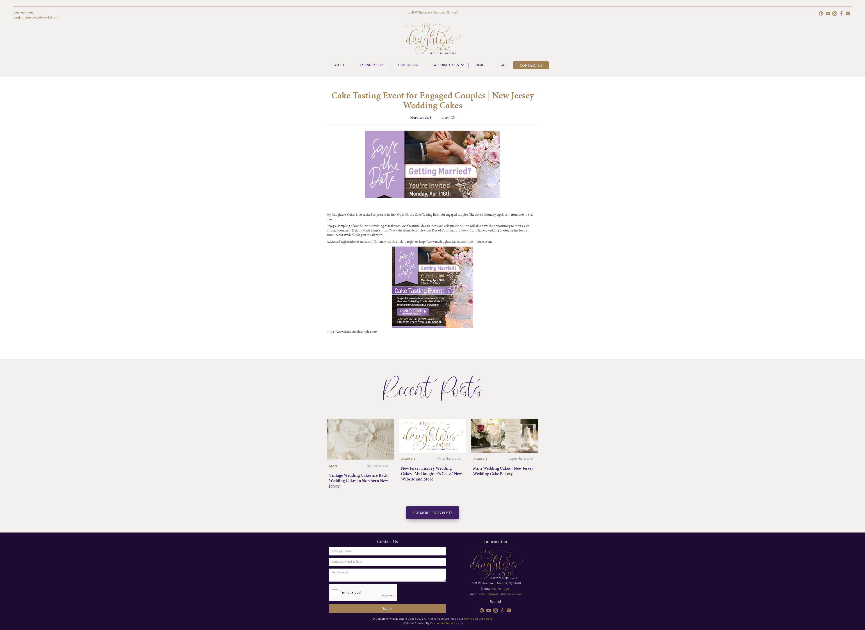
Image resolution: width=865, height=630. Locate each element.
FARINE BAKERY (371, 65)
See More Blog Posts (433, 513)
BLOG (480, 65)
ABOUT (339, 65)
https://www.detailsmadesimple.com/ (406, 231)
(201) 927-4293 (500, 589)
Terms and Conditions (478, 618)
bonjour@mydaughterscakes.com (500, 594)
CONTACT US (531, 66)
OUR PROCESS (408, 65)
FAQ (502, 65)
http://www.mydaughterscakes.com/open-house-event (455, 242)
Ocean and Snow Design (446, 623)
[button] (447, 65)
